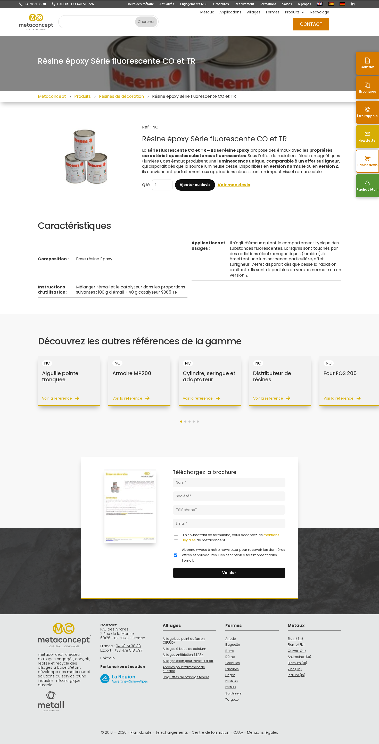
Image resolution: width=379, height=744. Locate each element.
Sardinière (233, 693)
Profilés (230, 687)
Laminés (232, 669)
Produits (292, 12)
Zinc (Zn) (295, 669)
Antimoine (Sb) (299, 656)
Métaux (207, 12)
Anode (230, 638)
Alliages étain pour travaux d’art (188, 661)
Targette (231, 699)
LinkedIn (107, 658)
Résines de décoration (121, 96)
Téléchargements (171, 732)
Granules (232, 663)
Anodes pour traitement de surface (184, 669)
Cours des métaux (140, 4)
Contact (311, 24)
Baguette (232, 644)
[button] (181, 421)
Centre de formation (210, 732)
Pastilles (231, 681)
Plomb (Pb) (296, 644)
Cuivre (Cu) (297, 651)
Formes (272, 12)
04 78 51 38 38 (35, 4)
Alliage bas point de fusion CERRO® (184, 640)
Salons (287, 4)
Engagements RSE (194, 4)
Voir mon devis (234, 185)
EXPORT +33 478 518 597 (76, 4)
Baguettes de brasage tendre (186, 677)
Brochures (221, 4)
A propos (304, 4)
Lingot (230, 675)
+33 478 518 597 (128, 650)
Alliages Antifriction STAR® (183, 654)
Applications (230, 12)
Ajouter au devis (195, 184)
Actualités (166, 4)
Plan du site (141, 732)
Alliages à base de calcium (184, 648)
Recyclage (319, 12)
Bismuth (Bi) (297, 663)
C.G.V (238, 732)
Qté (146, 185)
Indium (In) (296, 675)
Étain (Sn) (295, 638)
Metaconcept (52, 96)
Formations (268, 4)
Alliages (253, 12)
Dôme (230, 656)
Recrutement (244, 4)
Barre (229, 651)
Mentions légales (262, 732)
